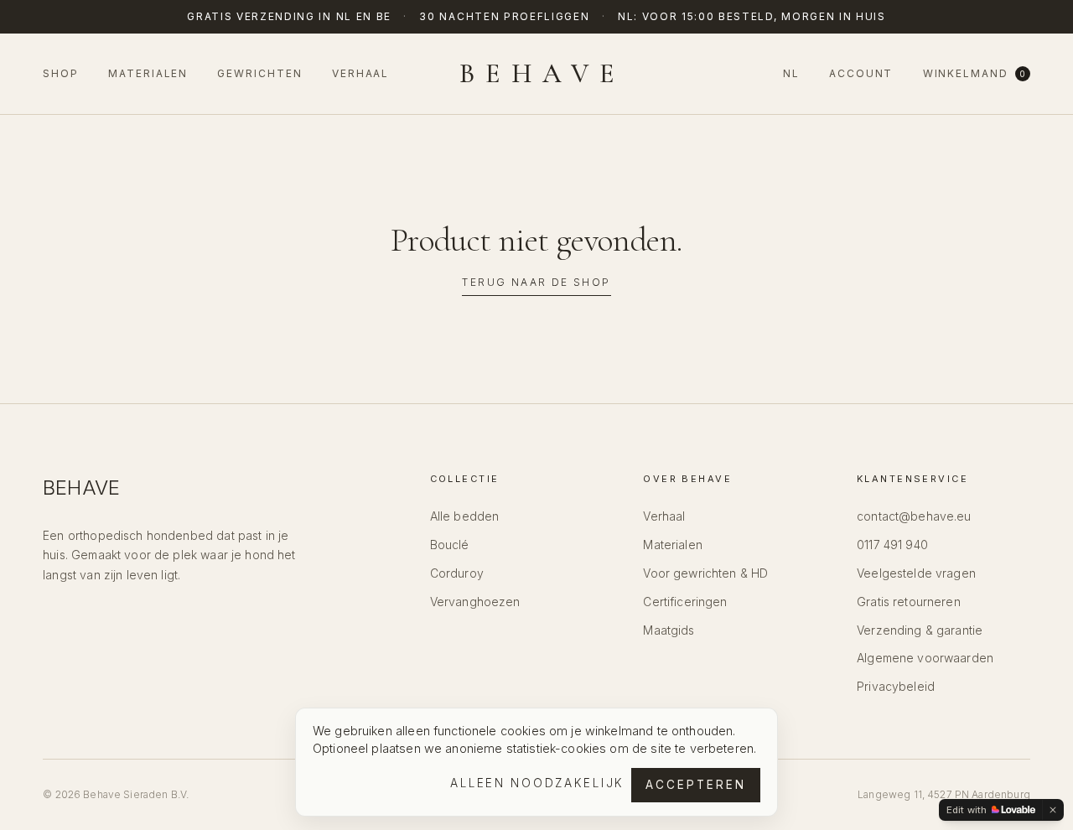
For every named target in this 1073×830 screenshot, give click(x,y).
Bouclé (449, 544)
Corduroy (457, 573)
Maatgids (668, 630)
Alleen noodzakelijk (537, 783)
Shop (61, 73)
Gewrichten (259, 73)
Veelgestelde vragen (916, 573)
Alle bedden (465, 516)
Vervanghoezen (475, 601)
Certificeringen (685, 601)
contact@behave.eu (914, 516)
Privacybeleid (896, 686)
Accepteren (695, 784)
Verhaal (360, 73)
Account (861, 73)
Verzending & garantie (919, 630)
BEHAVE (542, 73)
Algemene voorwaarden (925, 658)
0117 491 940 (892, 544)
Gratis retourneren (909, 601)
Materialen (148, 73)
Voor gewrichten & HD (705, 573)
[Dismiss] (1053, 810)
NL (791, 73)
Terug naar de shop (536, 282)
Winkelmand (974, 73)
